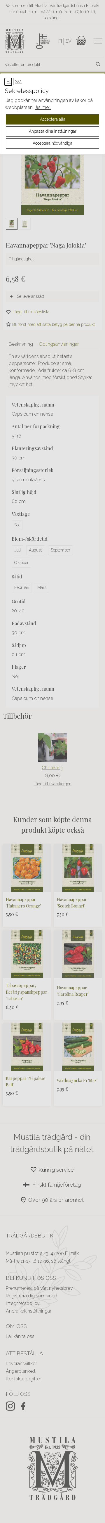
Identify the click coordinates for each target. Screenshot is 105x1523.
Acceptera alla (52, 119)
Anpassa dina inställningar (52, 131)
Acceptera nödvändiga (52, 143)
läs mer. (43, 107)
